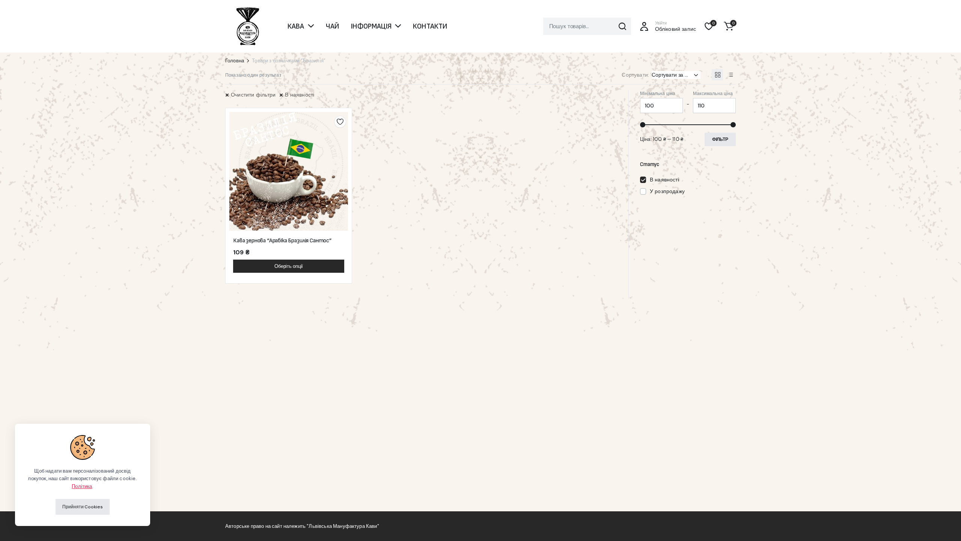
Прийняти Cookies (82, 507)
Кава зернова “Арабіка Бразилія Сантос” (282, 240)
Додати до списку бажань (340, 122)
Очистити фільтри (253, 94)
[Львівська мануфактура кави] (247, 26)
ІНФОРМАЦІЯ (371, 26)
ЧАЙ (332, 26)
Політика (82, 486)
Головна (234, 60)
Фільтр (720, 139)
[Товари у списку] (730, 74)
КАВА (296, 26)
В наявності (299, 94)
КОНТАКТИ (430, 26)
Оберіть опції (288, 266)
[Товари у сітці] (717, 74)
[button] (729, 26)
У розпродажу (667, 191)
